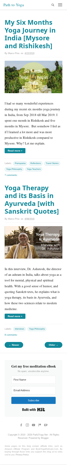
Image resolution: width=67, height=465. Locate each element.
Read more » (15, 150)
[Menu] (60, 5)
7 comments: (11, 175)
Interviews (19, 329)
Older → (53, 345)
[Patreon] (39, 425)
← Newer (14, 345)
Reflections (35, 163)
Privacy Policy (22, 455)
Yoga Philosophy (14, 169)
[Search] (53, 5)
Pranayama (20, 163)
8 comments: (11, 335)
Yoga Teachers (34, 169)
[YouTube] (33, 425)
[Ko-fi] (46, 425)
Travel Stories (52, 163)
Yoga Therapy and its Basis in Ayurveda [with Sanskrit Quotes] (32, 199)
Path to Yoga (13, 5)
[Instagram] (27, 425)
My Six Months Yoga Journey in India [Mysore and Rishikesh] (30, 34)
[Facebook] (21, 425)
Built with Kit (33, 409)
